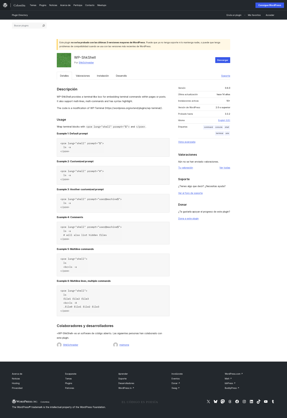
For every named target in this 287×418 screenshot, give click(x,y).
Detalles (64, 75)
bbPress (230, 383)
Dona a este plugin (188, 218)
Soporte (225, 75)
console (218, 127)
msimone (124, 344)
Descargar (222, 60)
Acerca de (17, 374)
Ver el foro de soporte (190, 193)
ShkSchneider (86, 62)
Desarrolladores (126, 383)
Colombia (45, 402)
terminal (219, 133)
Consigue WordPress (269, 5)
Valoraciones (83, 75)
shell (227, 127)
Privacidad (17, 388)
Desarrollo (121, 75)
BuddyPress (232, 388)
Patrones (69, 388)
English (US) (224, 120)
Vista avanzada (186, 141)
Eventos (176, 378)
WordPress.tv (126, 388)
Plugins (68, 383)
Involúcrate (177, 374)
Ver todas (224, 167)
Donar (176, 383)
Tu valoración (185, 167)
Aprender (123, 374)
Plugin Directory (20, 15)
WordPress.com (234, 374)
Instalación (103, 75)
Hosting (16, 383)
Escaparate (70, 374)
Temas (68, 378)
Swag (176, 388)
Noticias (16, 378)
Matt (228, 378)
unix (227, 133)
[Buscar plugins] (44, 26)
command (208, 127)
